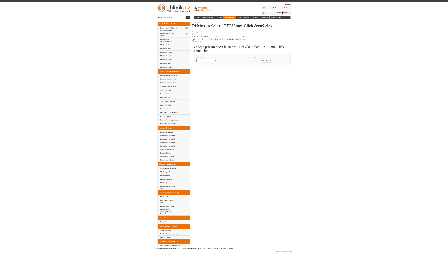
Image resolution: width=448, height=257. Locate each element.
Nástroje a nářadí (165, 237)
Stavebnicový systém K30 (167, 139)
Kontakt (276, 17)
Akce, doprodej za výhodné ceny (170, 245)
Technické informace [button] (243, 17)
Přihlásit (279, 12)
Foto (264, 17)
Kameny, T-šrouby (165, 153)
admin (275, 251)
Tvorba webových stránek (285, 251)
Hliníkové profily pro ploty (168, 172)
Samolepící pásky (165, 230)
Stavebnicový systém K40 (167, 142)
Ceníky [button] (219, 17)
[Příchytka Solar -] (242, 41)
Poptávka (255, 17)
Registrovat (286, 12)
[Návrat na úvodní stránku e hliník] (174, 8)
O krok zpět (197, 22)
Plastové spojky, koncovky (168, 160)
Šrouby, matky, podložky (167, 156)
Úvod (197, 17)
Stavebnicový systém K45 (167, 146)
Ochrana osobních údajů (174, 255)
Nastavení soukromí (161, 255)
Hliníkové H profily (166, 67)
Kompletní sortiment (166, 132)
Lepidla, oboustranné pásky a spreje (171, 234)
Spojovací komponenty (167, 149)
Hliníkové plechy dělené (167, 206)
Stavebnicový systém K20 (167, 135)
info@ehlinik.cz (204, 10)
